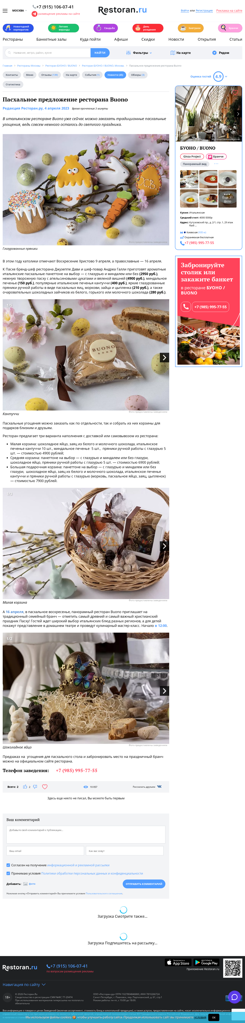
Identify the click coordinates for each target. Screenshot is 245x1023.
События (92, 75)
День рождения (145, 28)
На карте (183, 53)
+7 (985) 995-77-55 (210, 306)
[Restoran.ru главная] (122, 11)
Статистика (13, 84)
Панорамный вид (195, 164)
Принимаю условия (77, 873)
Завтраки (190, 28)
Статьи (235, 39)
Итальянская (197, 212)
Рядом (224, 53)
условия (200, 1017)
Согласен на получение (60, 865)
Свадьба (105, 28)
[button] (238, 113)
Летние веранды (60, 28)
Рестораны (13, 39)
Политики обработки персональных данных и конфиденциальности (92, 873)
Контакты (12, 75)
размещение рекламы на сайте (59, 14)
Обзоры (138, 75)
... (196, 225)
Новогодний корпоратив (17, 28)
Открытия (207, 39)
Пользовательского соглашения (104, 893)
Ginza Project (192, 156)
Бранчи (229, 28)
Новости (176, 39)
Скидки (148, 39)
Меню (29, 75)
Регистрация (204, 10)
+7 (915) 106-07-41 (69, 965)
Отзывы (49, 75)
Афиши (121, 39)
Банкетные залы (51, 39)
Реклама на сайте (229, 11)
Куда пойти (90, 39)
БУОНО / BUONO (197, 148)
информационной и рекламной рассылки (78, 865)
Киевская (192, 232)
